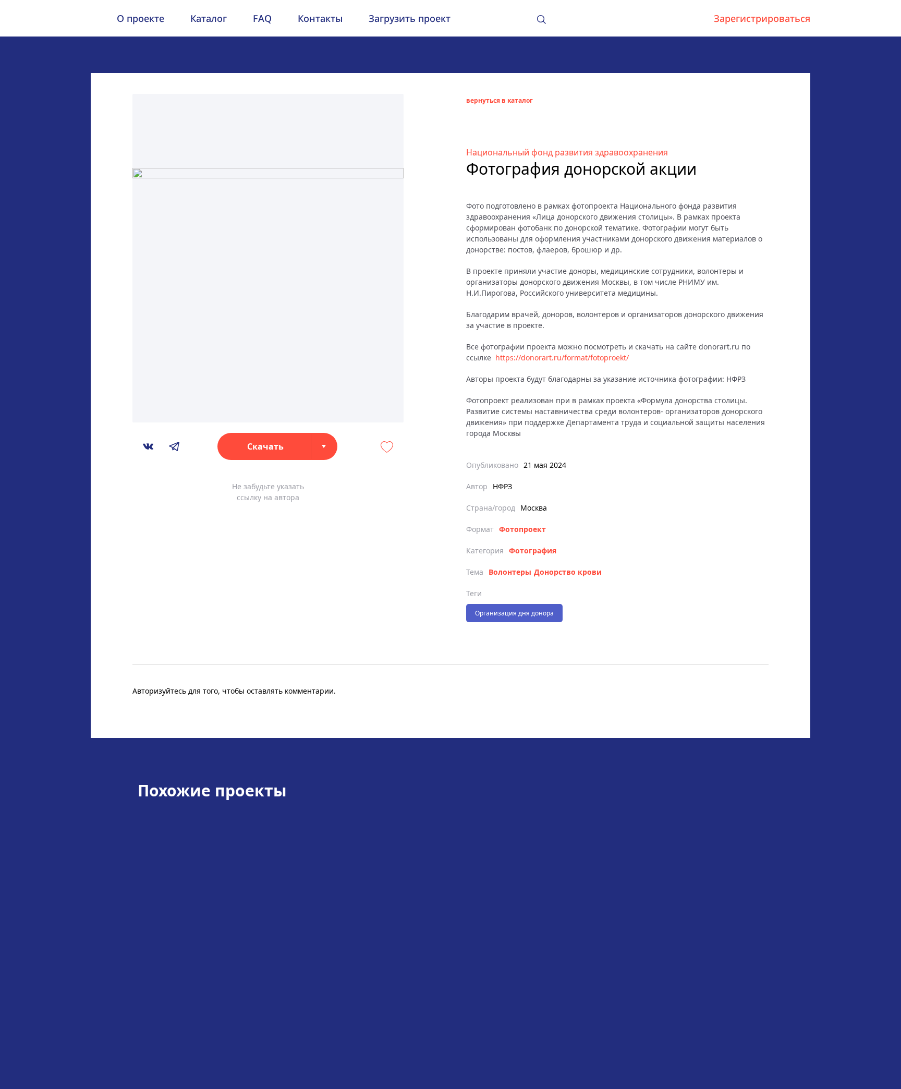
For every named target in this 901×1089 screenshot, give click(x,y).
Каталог (208, 18)
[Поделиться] (148, 446)
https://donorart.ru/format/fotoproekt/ (562, 357)
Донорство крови (568, 572)
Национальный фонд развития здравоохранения (567, 152)
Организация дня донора (514, 613)
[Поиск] (541, 19)
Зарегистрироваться (762, 18)
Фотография (532, 550)
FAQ (262, 18)
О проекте (140, 18)
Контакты (320, 18)
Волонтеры (510, 572)
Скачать (265, 446)
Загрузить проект (410, 18)
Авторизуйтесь (159, 691)
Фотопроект (522, 529)
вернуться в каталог (499, 100)
